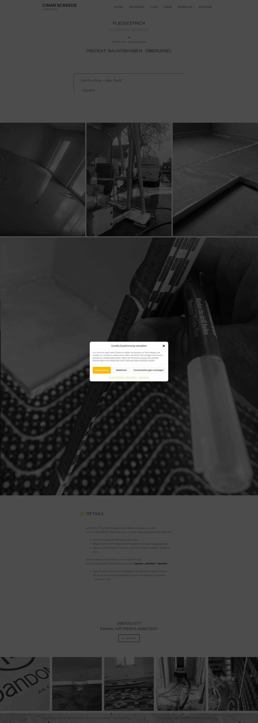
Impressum (144, 377)
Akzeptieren (102, 370)
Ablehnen (121, 370)
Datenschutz (131, 377)
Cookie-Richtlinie (116, 377)
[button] (163, 345)
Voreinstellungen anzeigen (148, 370)
